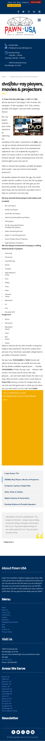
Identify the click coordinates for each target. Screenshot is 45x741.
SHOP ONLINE (35, 2)
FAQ (14, 2)
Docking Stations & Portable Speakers (20, 504)
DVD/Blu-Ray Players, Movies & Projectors (22, 480)
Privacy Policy (33, 737)
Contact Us (25, 2)
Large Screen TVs (12, 473)
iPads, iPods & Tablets (14, 492)
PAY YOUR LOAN (14, 6)
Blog (18, 2)
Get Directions (7, 660)
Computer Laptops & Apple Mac (18, 486)
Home (4, 77)
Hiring (10, 2)
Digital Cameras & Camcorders (17, 498)
